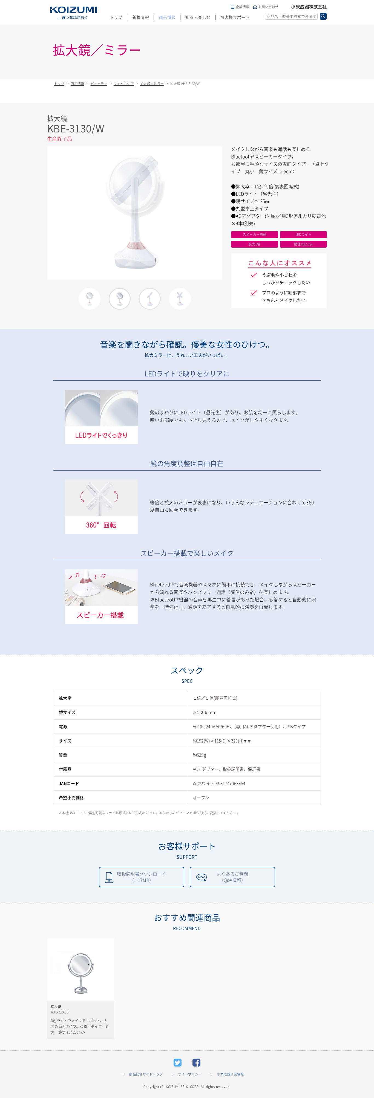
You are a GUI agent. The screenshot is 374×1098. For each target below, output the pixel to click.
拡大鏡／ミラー (152, 83)
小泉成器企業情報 (230, 1074)
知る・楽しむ (198, 17)
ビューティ (99, 83)
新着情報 (140, 17)
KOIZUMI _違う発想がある (73, 12)
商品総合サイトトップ (146, 1074)
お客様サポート (235, 17)
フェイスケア (124, 83)
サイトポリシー (190, 1074)
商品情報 (167, 17)
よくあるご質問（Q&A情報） (232, 877)
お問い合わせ (268, 6)
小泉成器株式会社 (309, 7)
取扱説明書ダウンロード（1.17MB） (141, 877)
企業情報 (242, 6)
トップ (116, 17)
